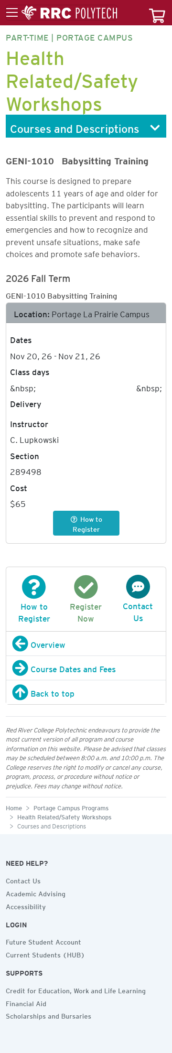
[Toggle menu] (62, 13)
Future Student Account (43, 940)
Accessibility (26, 905)
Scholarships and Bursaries (48, 1014)
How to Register (34, 611)
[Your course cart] (157, 12)
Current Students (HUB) (45, 953)
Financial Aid (26, 1002)
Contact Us (138, 610)
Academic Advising (35, 892)
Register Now (86, 611)
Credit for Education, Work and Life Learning (76, 989)
